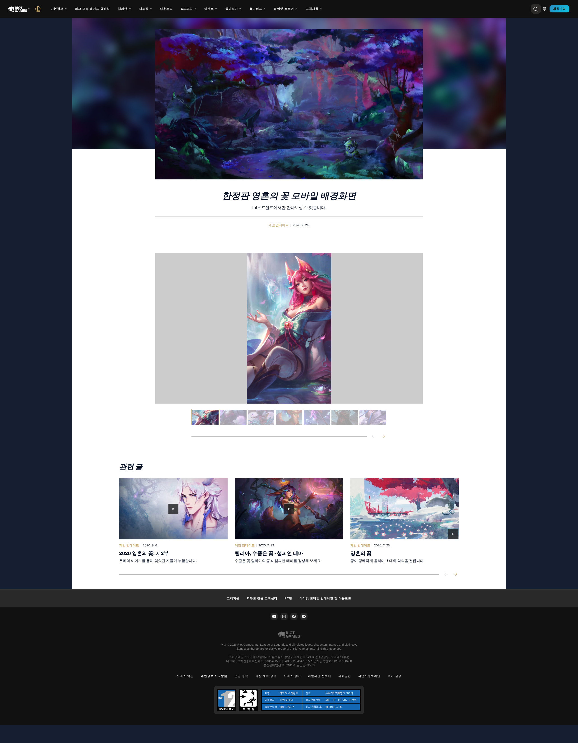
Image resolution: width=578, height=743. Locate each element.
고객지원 (233, 598)
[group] (289, 417)
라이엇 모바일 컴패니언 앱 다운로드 (325, 598)
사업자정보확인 (369, 676)
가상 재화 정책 (266, 676)
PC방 (288, 598)
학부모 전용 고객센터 (262, 598)
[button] (279, 225)
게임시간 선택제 (319, 676)
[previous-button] (374, 436)
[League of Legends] (39, 8)
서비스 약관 (185, 676)
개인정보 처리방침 (214, 676)
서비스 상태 (292, 676)
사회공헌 (344, 676)
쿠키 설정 (394, 676)
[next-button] (383, 436)
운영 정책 (241, 676)
